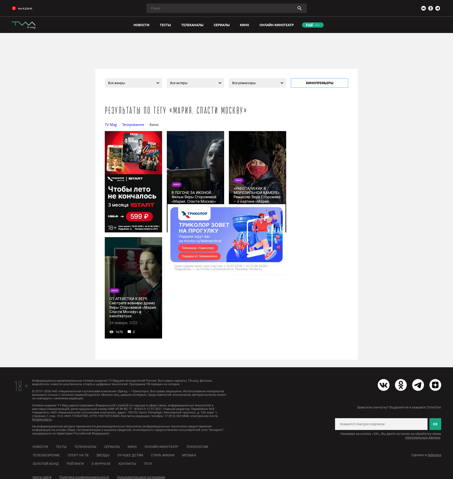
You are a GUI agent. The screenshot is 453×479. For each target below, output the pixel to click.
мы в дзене (25, 8)
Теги (148, 464)
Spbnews (434, 455)
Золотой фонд (46, 464)
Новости (40, 447)
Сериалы (112, 447)
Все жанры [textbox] (116, 83)
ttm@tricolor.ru (42, 419)
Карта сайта (42, 477)
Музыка (189, 455)
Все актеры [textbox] (179, 83)
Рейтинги (75, 464)
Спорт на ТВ (78, 455)
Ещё (309, 25)
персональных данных (422, 437)
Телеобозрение (46, 455)
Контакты (127, 464)
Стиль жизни (162, 455)
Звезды (102, 455)
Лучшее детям (130, 455)
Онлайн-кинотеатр (161, 447)
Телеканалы (85, 447)
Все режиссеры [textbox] (244, 83)
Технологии (197, 447)
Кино (132, 447)
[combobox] (133, 83)
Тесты (61, 447)
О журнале (101, 464)
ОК (435, 424)
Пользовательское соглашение (141, 477)
